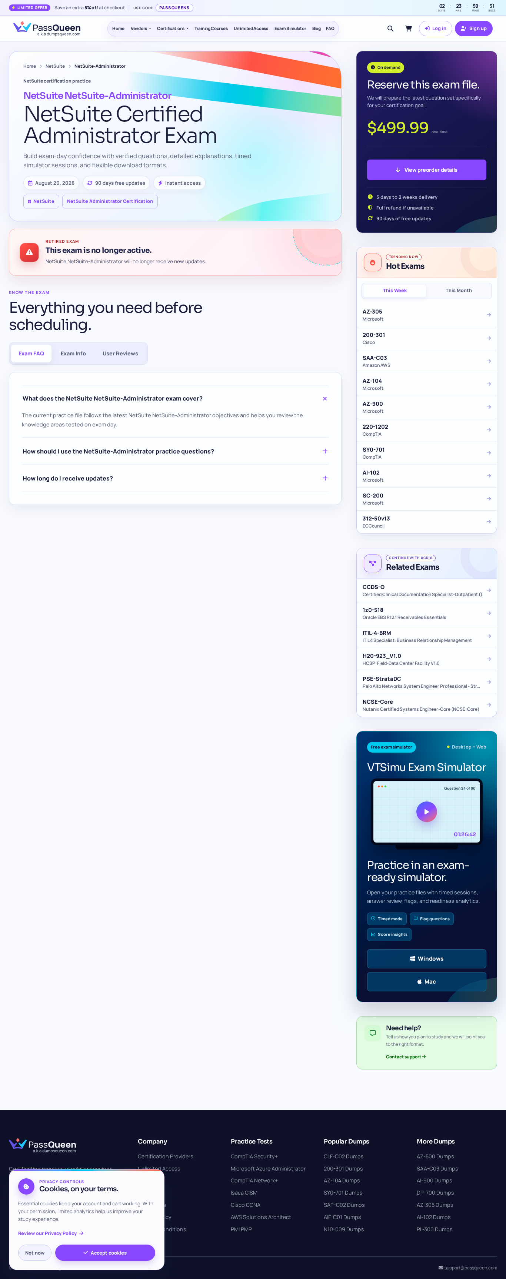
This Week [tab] (395, 290)
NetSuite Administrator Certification (110, 201)
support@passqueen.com (471, 1268)
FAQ (330, 28)
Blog (316, 28)
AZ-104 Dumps (342, 1180)
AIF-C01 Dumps (342, 1217)
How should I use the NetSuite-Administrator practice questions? (118, 451)
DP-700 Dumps (435, 1192)
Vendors (139, 28)
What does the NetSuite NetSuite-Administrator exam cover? (113, 398)
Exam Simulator (290, 28)
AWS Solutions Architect (261, 1217)
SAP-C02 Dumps (344, 1204)
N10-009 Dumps (344, 1229)
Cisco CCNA (245, 1204)
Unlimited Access (251, 28)
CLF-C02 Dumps (344, 1156)
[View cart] (408, 28)
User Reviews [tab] (120, 353)
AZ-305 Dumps (435, 1204)
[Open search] (390, 28)
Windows (430, 958)
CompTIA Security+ (254, 1156)
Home (118, 28)
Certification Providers (165, 1156)
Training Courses (210, 28)
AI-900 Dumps (434, 1180)
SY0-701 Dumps (343, 1192)
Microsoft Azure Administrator (268, 1168)
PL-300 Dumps (435, 1229)
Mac (430, 981)
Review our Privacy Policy (47, 1233)
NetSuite (55, 66)
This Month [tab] (459, 290)
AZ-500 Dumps (435, 1156)
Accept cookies (109, 1252)
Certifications (170, 28)
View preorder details (431, 169)
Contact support (404, 1057)
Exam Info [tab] (73, 353)
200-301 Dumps (343, 1168)
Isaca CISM (244, 1192)
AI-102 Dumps (434, 1217)
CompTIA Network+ (254, 1180)
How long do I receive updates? (68, 478)
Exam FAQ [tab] (31, 353)
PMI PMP (241, 1229)
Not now (34, 1252)
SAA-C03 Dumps (437, 1168)
